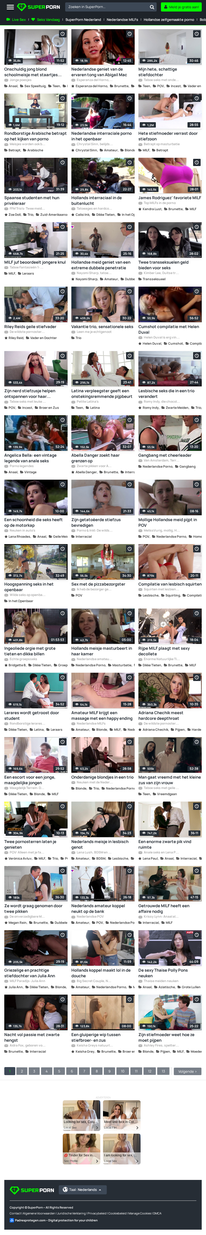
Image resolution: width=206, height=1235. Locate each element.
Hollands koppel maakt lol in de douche (101, 973)
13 (163, 1071)
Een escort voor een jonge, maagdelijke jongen (30, 780)
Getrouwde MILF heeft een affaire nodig (163, 908)
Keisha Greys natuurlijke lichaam (94, 1046)
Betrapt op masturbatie (161, 144)
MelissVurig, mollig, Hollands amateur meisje (161, 531)
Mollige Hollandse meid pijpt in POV (167, 522)
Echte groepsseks (23, 659)
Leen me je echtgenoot (94, 332)
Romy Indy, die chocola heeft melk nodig (161, 402)
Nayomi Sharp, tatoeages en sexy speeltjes (94, 273)
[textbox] (106, 6)
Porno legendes (21, 466)
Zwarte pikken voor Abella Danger (94, 466)
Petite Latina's (87, 402)
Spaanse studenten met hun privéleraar (31, 200)
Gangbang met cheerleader (165, 455)
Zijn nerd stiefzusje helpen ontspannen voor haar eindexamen (29, 393)
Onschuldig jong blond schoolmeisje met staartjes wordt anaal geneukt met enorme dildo (31, 72)
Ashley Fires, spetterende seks (161, 1046)
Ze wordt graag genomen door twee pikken (33, 908)
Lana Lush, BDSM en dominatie (94, 853)
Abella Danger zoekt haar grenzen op (95, 458)
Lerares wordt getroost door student (31, 715)
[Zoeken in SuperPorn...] (152, 6)
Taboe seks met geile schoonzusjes (161, 788)
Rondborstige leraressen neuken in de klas (27, 724)
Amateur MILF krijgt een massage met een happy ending (102, 715)
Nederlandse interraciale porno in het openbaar (101, 136)
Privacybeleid (97, 1213)
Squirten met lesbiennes (161, 589)
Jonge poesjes (20, 80)
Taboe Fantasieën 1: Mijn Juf (27, 268)
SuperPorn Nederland (83, 19)
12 (149, 1071)
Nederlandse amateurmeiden (94, 659)
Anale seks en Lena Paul (161, 853)
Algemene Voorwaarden (39, 1213)
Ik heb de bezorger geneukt (94, 589)
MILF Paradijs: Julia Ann (27, 981)
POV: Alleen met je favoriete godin (27, 853)
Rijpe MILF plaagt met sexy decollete (164, 651)
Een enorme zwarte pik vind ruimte (164, 844)
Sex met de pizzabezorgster (98, 584)
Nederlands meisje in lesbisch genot (99, 844)
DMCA (157, 1213)
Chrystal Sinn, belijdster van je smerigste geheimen (94, 144)
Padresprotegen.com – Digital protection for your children (56, 1220)
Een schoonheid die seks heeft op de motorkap (33, 522)
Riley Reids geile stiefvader (30, 326)
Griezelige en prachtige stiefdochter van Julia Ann (29, 973)
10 (122, 1071)
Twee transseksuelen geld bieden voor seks (163, 265)
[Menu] (10, 7)
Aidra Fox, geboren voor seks (27, 1046)
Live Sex (19, 19)
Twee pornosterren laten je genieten (30, 844)
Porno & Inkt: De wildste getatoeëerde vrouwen (94, 531)
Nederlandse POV (90, 917)
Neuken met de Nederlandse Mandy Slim (94, 782)
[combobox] (111, 6)
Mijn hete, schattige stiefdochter (157, 72)
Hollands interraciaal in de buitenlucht (96, 200)
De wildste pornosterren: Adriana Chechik (161, 724)
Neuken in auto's (22, 531)
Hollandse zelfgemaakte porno (169, 19)
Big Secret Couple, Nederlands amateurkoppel (94, 981)
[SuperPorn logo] (38, 7)
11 (136, 1071)
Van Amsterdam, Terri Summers (161, 461)
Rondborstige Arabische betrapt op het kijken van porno (35, 136)
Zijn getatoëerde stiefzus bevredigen (96, 522)
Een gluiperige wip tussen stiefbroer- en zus (95, 1037)
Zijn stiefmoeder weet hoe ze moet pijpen (166, 1037)
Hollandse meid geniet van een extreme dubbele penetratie (100, 265)
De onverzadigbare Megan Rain (27, 917)
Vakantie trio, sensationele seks (102, 326)
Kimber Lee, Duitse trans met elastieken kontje (161, 273)
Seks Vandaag (48, 19)
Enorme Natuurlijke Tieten (161, 659)
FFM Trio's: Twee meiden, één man (27, 209)
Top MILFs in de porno (159, 203)
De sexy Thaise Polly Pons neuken (163, 973)
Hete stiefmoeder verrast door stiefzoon (168, 136)
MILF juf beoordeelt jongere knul (35, 262)
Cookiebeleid (117, 1213)
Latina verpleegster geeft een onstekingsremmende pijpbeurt (102, 393)
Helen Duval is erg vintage (161, 338)
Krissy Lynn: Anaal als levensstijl (161, 917)
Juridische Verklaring (71, 1213)
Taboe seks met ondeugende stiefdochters (161, 80)
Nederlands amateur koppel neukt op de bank (98, 908)
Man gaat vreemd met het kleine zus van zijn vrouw (169, 780)
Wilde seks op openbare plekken (27, 595)
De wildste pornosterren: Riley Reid (27, 332)
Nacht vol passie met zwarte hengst (32, 1037)
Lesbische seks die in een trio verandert (166, 393)
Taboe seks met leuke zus (27, 402)
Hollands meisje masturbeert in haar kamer (101, 651)
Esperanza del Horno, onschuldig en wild (94, 80)
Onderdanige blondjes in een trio (102, 777)
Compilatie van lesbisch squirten (170, 584)
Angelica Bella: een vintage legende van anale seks (30, 458)
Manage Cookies (139, 1213)
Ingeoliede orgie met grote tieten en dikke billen (30, 651)
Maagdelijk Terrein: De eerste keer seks (27, 788)
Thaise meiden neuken (161, 981)
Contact (15, 1213)
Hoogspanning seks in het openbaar (29, 587)
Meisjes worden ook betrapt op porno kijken (27, 144)
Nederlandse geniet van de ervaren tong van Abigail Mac (99, 72)
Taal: (83, 1189)
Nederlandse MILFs (122, 19)
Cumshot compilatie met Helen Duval (168, 329)
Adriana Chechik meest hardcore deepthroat (160, 715)
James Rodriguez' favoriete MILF (169, 198)
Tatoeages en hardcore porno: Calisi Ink (94, 209)
